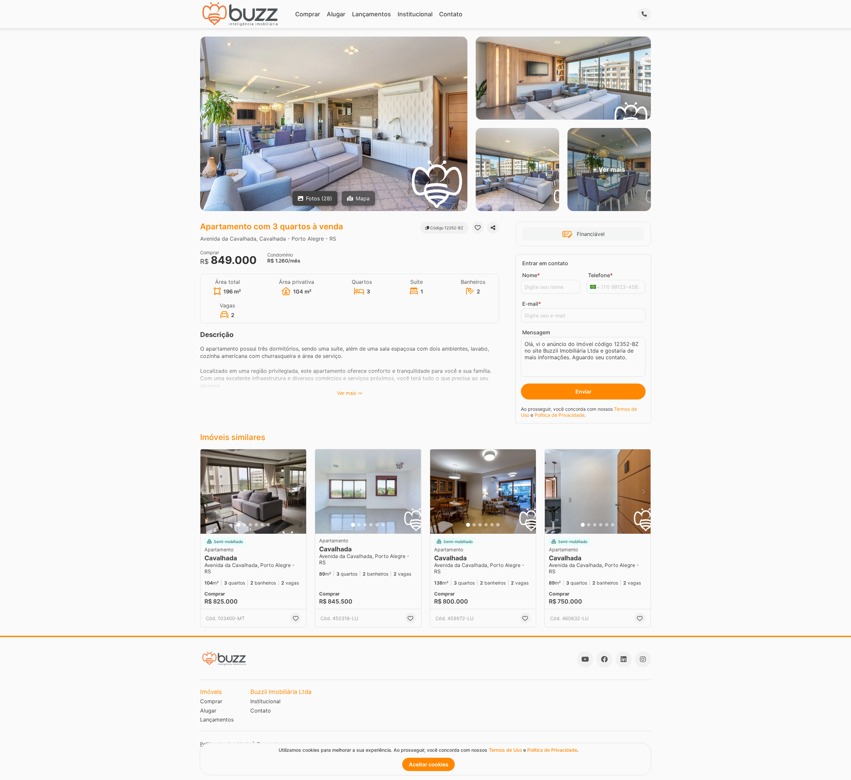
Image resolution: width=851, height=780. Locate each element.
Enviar (583, 391)
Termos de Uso (505, 750)
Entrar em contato (545, 263)
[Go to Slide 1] (238, 525)
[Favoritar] (478, 228)
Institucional (415, 14)
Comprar (307, 14)
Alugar (336, 14)
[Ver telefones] (644, 14)
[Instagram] (643, 659)
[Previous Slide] (207, 491)
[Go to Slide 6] (268, 524)
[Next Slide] (299, 491)
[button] (253, 491)
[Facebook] (604, 659)
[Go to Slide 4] (256, 524)
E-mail (531, 303)
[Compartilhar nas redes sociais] (493, 228)
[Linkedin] (624, 659)
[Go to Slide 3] (250, 524)
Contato (450, 14)
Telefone (600, 275)
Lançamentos (371, 14)
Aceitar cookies (428, 764)
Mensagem (536, 332)
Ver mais (346, 393)
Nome (531, 275)
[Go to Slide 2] (244, 524)
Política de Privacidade (559, 415)
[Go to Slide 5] (262, 524)
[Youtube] (585, 659)
